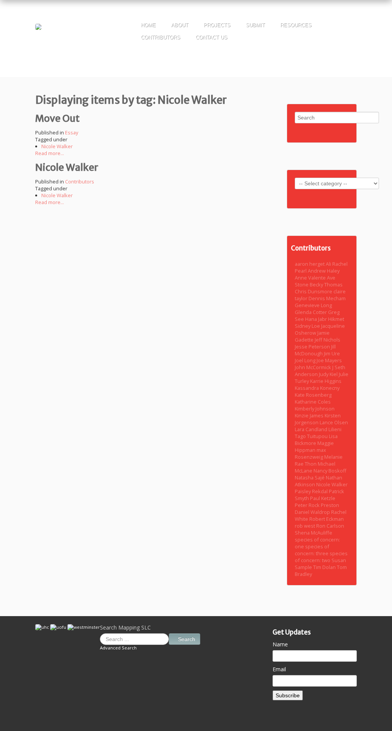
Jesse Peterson (313, 346)
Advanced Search (118, 648)
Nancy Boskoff (330, 470)
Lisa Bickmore (316, 439)
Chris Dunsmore (314, 291)
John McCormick (313, 367)
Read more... (49, 153)
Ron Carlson (330, 525)
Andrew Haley (324, 270)
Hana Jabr (316, 319)
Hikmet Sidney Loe (319, 322)
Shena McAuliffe (313, 532)
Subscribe (288, 695)
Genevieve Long (313, 305)
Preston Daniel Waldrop (317, 508)
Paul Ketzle (322, 498)
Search (186, 639)
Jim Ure (332, 353)
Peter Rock (308, 505)
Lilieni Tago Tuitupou (318, 433)
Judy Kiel (329, 374)
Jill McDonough (315, 350)
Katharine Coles (313, 401)
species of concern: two (321, 557)
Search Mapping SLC (125, 627)
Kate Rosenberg (313, 394)
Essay (71, 132)
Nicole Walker (57, 146)
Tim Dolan (325, 567)
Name (280, 644)
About (179, 25)
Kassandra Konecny (317, 387)
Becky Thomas (326, 284)
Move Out (57, 118)
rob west (305, 525)
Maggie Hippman (314, 446)
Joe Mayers (329, 360)
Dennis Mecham (327, 298)
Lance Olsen (334, 422)
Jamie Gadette (312, 336)
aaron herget (310, 263)
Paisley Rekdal (312, 491)
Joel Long (306, 360)
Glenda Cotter (311, 312)
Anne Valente (311, 277)
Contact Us (211, 37)
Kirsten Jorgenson (318, 419)
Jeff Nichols (327, 339)
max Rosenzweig (310, 453)
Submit (255, 25)
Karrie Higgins (325, 381)
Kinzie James (310, 415)
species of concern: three (312, 550)
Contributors (160, 37)
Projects (217, 25)
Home (148, 25)
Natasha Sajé (310, 477)
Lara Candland (311, 429)
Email (279, 669)
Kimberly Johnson (315, 408)
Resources (296, 25)
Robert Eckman (326, 518)
